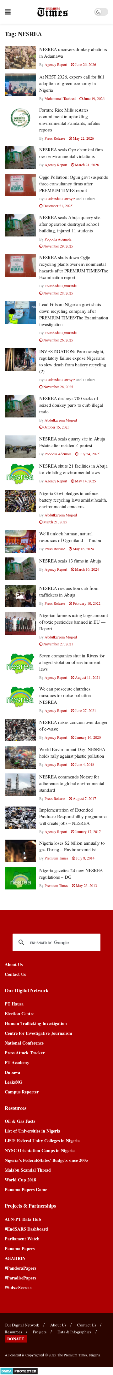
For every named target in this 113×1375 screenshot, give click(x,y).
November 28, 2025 (57, 292)
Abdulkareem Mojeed (61, 419)
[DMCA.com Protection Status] (19, 1370)
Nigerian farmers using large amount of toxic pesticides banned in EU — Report (73, 622)
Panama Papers (20, 1248)
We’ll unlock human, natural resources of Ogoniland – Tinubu (70, 536)
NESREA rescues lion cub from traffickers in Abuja (69, 591)
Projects (39, 1332)
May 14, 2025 (85, 480)
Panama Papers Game (26, 1189)
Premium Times (56, 857)
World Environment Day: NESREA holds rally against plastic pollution (72, 752)
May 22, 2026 (83, 138)
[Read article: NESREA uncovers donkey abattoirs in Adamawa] (20, 57)
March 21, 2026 (86, 164)
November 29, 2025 (57, 245)
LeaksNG (13, 1082)
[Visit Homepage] (52, 12)
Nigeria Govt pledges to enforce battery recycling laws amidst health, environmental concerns (73, 500)
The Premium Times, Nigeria (78, 1354)
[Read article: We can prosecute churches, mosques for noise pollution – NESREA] (20, 696)
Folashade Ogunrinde (61, 285)
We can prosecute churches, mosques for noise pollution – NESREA (66, 695)
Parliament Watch (22, 1238)
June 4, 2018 (84, 764)
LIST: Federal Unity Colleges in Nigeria (42, 1140)
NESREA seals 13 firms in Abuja (70, 560)
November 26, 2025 (57, 339)
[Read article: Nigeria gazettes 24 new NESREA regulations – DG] (20, 878)
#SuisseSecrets (18, 1287)
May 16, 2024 (83, 548)
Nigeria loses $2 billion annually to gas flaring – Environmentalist (72, 846)
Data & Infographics (74, 1332)
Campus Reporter (22, 1091)
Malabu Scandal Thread (28, 1170)
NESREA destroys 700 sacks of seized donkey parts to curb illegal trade (71, 405)
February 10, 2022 (86, 603)
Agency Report (56, 64)
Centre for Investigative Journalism (38, 1033)
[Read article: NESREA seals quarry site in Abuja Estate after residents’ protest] (20, 446)
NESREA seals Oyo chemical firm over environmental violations (71, 152)
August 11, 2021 (87, 677)
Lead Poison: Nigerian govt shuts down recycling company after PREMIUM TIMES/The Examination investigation (73, 314)
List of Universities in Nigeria (32, 1130)
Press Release (55, 138)
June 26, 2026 (85, 64)
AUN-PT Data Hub (23, 1219)
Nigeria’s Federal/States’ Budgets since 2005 (46, 1160)
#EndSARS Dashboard (26, 1229)
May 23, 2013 (86, 885)
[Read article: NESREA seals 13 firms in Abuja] (20, 568)
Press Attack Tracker (25, 1052)
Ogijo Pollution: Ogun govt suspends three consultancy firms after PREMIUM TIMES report (73, 183)
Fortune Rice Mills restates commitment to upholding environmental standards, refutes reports (69, 120)
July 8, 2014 (84, 857)
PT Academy (17, 1062)
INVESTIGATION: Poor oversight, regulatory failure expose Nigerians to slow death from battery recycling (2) (72, 361)
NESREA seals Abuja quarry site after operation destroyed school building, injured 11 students (69, 224)
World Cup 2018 (20, 1179)
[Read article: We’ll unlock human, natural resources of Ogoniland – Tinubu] (20, 541)
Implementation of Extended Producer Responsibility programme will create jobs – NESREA (73, 816)
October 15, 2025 (55, 426)
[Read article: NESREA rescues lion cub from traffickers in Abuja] (20, 596)
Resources (13, 1332)
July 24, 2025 (89, 453)
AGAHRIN (15, 1258)
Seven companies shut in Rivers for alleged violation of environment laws (72, 662)
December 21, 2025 (57, 205)
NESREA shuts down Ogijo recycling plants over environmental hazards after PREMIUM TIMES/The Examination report (73, 267)
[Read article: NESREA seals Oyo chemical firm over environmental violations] (20, 157)
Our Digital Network (22, 1325)
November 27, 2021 (57, 643)
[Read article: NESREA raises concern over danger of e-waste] (20, 730)
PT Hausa (14, 1003)
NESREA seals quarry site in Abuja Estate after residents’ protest (72, 441)
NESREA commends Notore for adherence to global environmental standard (71, 783)
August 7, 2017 (84, 798)
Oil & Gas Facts (20, 1121)
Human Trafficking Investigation (36, 1023)
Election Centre (19, 1013)
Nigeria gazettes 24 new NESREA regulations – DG (71, 873)
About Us (14, 964)
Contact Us (15, 974)
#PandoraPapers (20, 1268)
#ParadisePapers (20, 1277)
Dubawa (12, 1072)
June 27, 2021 (85, 710)
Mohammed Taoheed (60, 98)
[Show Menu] (8, 12)
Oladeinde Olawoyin (60, 198)
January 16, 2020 (87, 737)
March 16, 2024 (86, 569)
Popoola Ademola (58, 239)
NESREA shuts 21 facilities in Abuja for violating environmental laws (73, 469)
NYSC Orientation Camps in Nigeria (40, 1150)
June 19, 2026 (94, 98)
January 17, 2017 (87, 831)
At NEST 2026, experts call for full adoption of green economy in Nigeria (71, 83)
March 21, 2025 (54, 521)
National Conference (24, 1043)
